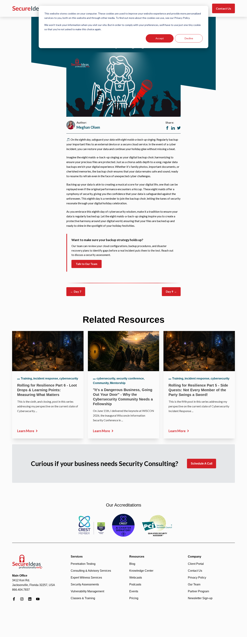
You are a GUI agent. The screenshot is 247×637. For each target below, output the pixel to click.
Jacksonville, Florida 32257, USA (33, 585)
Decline (189, 38)
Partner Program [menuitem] (198, 591)
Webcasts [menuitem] (135, 577)
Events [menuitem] (133, 591)
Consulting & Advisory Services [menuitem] (91, 570)
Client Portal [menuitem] (196, 563)
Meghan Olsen (88, 127)
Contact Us (223, 8)
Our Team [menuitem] (194, 584)
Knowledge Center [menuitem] (141, 570)
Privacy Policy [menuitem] (197, 577)
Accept (160, 38)
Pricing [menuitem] (133, 598)
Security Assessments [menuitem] (85, 584)
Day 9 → (171, 291)
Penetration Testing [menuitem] (83, 563)
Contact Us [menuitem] (195, 570)
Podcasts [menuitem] (135, 584)
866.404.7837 (21, 589)
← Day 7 (75, 291)
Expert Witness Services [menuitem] (86, 577)
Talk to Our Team (86, 263)
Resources (136, 556)
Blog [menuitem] (132, 563)
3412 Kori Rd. (21, 580)
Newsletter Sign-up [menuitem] (200, 598)
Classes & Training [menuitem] (83, 598)
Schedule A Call (201, 463)
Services (77, 556)
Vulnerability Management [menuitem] (87, 591)
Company (194, 556)
